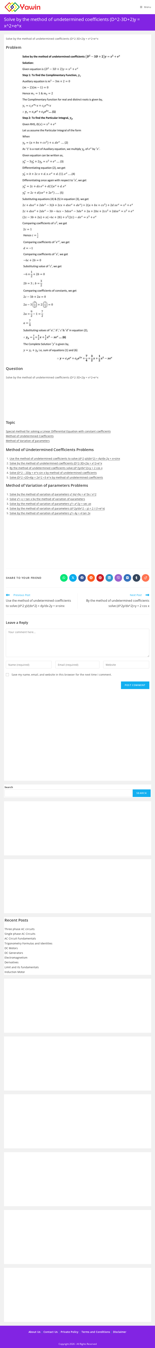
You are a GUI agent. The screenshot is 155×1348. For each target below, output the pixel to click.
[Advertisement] (77, 402)
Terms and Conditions (95, 1332)
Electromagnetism (16, 957)
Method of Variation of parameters (28, 441)
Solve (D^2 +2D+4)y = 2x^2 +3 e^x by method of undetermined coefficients (56, 477)
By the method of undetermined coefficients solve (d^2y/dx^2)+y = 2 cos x (56, 468)
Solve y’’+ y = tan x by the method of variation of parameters (47, 499)
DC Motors (11, 948)
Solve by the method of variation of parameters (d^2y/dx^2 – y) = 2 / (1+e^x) (57, 508)
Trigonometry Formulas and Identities (28, 943)
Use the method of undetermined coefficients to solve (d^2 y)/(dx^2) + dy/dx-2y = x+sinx (65, 458)
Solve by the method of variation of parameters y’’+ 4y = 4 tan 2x (50, 513)
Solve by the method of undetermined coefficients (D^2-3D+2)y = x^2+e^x (56, 463)
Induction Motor (15, 972)
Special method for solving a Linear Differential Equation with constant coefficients (58, 431)
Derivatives (12, 962)
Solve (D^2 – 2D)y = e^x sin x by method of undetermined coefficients (53, 472)
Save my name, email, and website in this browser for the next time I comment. (62, 674)
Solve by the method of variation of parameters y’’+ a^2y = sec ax (50, 503)
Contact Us (50, 1332)
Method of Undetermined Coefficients (30, 436)
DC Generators (14, 953)
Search (9, 787)
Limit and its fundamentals (22, 967)
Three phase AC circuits (20, 929)
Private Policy (69, 1332)
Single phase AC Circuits (20, 934)
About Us (34, 1332)
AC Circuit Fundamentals (20, 938)
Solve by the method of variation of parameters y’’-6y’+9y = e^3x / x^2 (53, 494)
